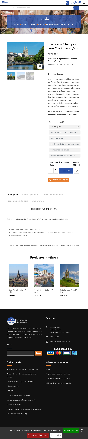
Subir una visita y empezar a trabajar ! (59, 383)
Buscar (10, 345)
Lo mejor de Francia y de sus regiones (20, 382)
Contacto (10, 391)
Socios (48, 369)
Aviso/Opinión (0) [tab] (30, 194)
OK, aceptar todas (71, 430)
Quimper (58, 61)
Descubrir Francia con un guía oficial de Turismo (24, 409)
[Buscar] (76, 8)
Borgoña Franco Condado (67, 59)
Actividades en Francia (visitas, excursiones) (22, 369)
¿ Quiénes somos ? (14, 386)
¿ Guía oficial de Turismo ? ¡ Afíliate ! (58, 379)
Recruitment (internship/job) (17, 414)
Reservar (66, 171)
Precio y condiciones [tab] (53, 194)
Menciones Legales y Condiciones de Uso (21, 400)
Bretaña (51, 61)
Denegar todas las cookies (38, 435)
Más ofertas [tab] (38, 201)
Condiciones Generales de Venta (18, 395)
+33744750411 (55, 337)
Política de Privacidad (14, 405)
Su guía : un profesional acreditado (58, 374)
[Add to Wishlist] (76, 171)
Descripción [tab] (12, 194)
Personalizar (56, 435)
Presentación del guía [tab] (17, 201)
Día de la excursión (57, 122)
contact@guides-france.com (60, 342)
